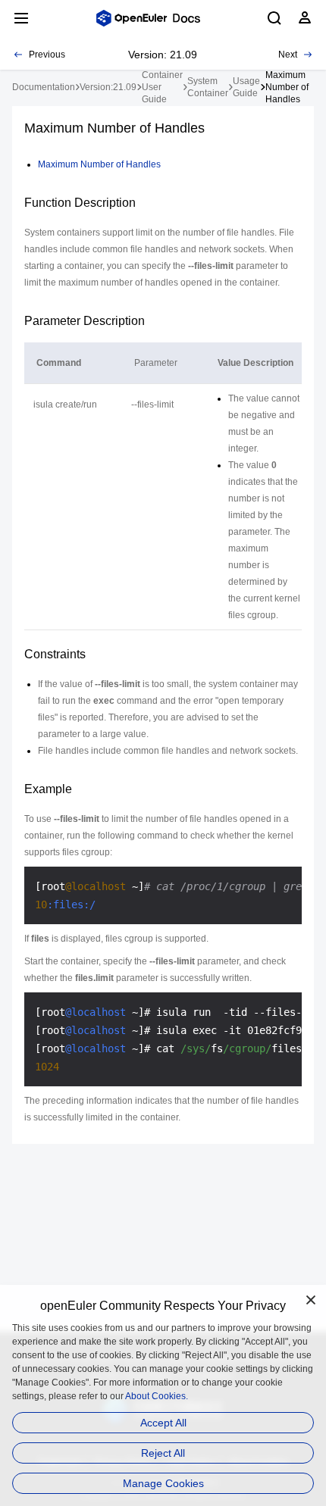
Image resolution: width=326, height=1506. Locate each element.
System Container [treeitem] (207, 87)
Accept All (163, 1423)
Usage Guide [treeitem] (246, 87)
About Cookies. (156, 1396)
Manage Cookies (163, 1483)
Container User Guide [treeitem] (162, 87)
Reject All (163, 1453)
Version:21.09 (108, 87)
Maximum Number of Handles (99, 164)
